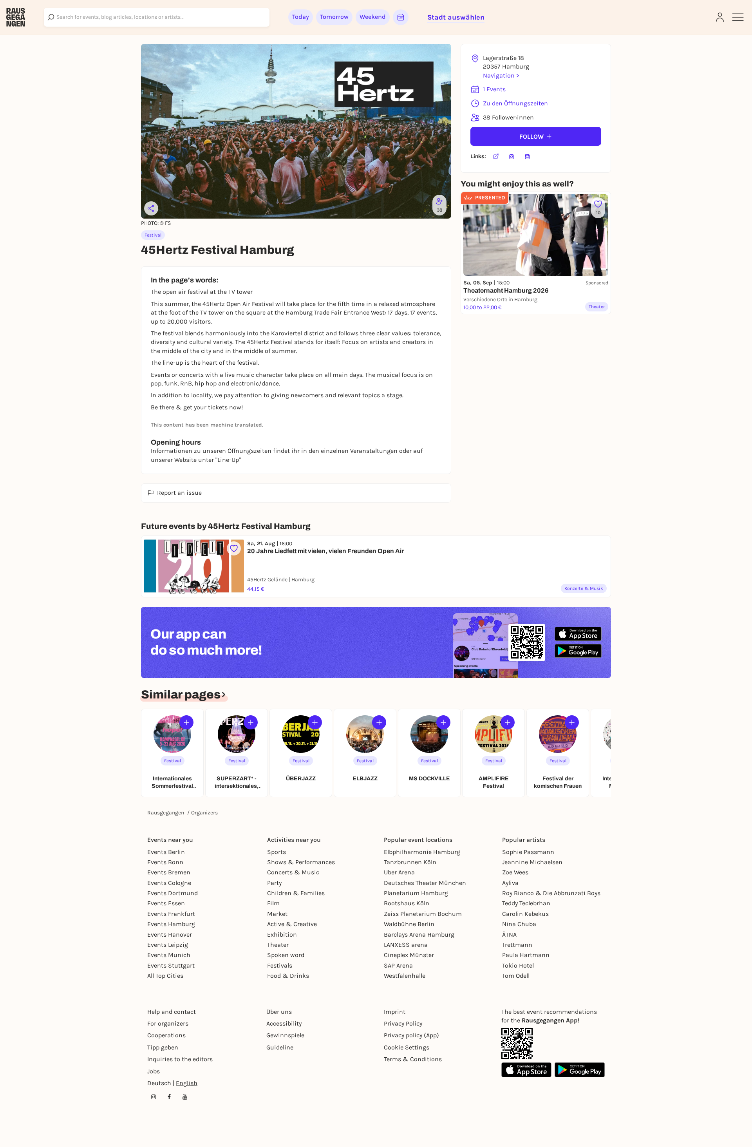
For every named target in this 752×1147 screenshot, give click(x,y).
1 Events (494, 89)
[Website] (496, 156)
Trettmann (517, 944)
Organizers (204, 812)
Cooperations (166, 1035)
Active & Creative (292, 924)
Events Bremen (168, 872)
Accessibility (284, 1023)
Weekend (373, 16)
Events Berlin (166, 852)
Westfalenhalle (404, 975)
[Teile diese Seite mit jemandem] (151, 208)
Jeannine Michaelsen (532, 862)
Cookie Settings (406, 1047)
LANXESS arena (406, 944)
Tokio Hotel (518, 965)
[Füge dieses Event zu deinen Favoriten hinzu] (234, 548)
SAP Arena (398, 965)
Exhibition (282, 934)
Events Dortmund (172, 893)
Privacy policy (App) (411, 1035)
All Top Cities (165, 975)
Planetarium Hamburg (416, 893)
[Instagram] (511, 156)
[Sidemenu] (738, 17)
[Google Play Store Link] (580, 1069)
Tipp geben (162, 1047)
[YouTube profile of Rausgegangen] (185, 1097)
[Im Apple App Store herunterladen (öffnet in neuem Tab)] (578, 634)
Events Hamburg (171, 924)
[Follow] (186, 722)
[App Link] (517, 1043)
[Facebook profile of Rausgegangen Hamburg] (169, 1097)
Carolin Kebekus (525, 913)
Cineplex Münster (409, 955)
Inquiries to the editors (180, 1059)
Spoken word (285, 955)
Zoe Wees (515, 872)
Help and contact (171, 1011)
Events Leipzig (167, 944)
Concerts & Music (293, 872)
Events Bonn (165, 862)
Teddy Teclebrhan (526, 903)
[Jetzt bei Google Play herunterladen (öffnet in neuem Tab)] (578, 651)
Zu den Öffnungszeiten (515, 103)
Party (274, 882)
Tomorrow (334, 16)
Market (277, 913)
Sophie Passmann (528, 852)
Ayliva (510, 882)
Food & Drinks (288, 975)
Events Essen (166, 903)
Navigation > (501, 75)
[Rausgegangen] (15, 17)
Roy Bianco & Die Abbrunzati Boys (551, 893)
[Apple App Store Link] (526, 1069)
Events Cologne (169, 882)
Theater (278, 944)
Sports (276, 852)
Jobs (153, 1071)
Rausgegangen (165, 812)
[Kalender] (401, 17)
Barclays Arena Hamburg (419, 934)
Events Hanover (169, 934)
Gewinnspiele (285, 1035)
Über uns (279, 1011)
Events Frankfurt (171, 913)
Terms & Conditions (413, 1059)
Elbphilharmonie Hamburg (422, 852)
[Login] (720, 17)
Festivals (279, 965)
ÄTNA (509, 934)
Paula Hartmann (526, 955)
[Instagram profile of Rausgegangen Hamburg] (153, 1097)
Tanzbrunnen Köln (410, 862)
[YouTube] (527, 156)
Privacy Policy (403, 1023)
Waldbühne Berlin (409, 924)
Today (300, 16)
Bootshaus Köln (406, 903)
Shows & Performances (301, 862)
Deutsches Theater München (425, 882)
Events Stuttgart (171, 965)
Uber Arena (399, 872)
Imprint (394, 1011)
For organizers (167, 1023)
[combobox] (156, 17)
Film (273, 903)
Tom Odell (516, 975)
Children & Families (296, 893)
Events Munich (168, 955)
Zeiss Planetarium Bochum (423, 913)
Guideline (279, 1047)
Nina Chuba (519, 924)
